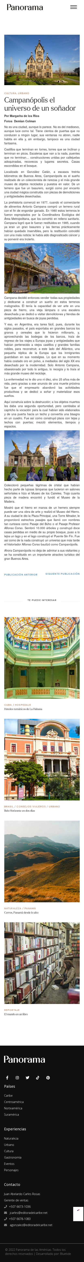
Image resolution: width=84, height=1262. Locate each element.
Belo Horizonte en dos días (19, 810)
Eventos (9, 1164)
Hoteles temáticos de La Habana (23, 709)
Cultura (10, 93)
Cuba (8, 705)
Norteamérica (13, 1108)
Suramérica (11, 1114)
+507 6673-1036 (20, 1207)
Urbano (23, 93)
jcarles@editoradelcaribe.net (28, 1213)
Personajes (11, 1170)
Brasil (9, 806)
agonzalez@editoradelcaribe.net (30, 1225)
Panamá (30, 908)
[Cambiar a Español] (78, 1209)
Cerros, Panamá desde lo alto (21, 912)
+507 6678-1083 (20, 1219)
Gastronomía (12, 1157)
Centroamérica (14, 1102)
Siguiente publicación (62, 573)
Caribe (8, 1095)
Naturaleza (13, 908)
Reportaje (12, 1010)
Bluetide (65, 1254)
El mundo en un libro (16, 1014)
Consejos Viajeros (31, 806)
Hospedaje (23, 705)
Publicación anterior (21, 574)
